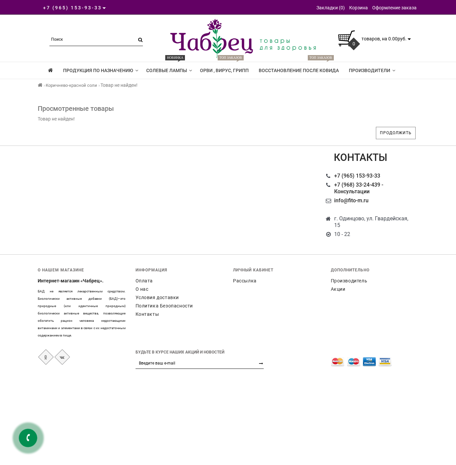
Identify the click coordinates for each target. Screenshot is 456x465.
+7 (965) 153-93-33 (357, 176)
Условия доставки (157, 297)
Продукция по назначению (98, 70)
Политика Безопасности (164, 305)
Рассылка (245, 280)
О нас (142, 289)
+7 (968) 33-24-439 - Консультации (358, 188)
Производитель (349, 280)
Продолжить (396, 133)
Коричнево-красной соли (71, 85)
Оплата (144, 280)
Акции (338, 289)
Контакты (147, 314)
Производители (369, 70)
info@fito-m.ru (351, 200)
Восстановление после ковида (299, 67)
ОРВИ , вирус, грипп (224, 67)
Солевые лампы (166, 67)
